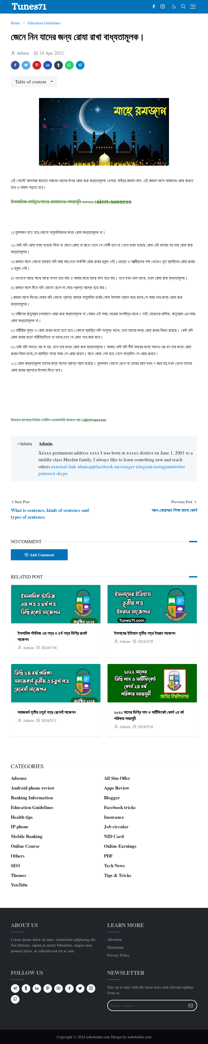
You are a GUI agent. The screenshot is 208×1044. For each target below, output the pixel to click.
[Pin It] (36, 65)
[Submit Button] (191, 1005)
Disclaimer (115, 947)
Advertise (114, 939)
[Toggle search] (183, 6)
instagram (163, 466)
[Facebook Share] (15, 65)
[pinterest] (47, 988)
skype (62, 473)
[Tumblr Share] (58, 65)
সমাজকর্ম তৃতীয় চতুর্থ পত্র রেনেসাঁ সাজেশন (47, 712)
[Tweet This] (26, 65)
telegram (144, 466)
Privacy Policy (118, 955)
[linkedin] (36, 988)
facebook (104, 466)
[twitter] (80, 988)
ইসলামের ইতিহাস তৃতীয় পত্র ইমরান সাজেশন (144, 633)
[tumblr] (26, 988)
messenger (124, 466)
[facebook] (153, 6)
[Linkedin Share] (47, 65)
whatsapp (86, 466)
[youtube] (58, 988)
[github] (15, 999)
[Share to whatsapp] (69, 65)
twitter (179, 466)
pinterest (46, 473)
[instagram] (162, 6)
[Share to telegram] (80, 65)
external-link (63, 466)
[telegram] (15, 988)
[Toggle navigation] (192, 6)
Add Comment (42, 555)
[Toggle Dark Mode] (174, 6)
